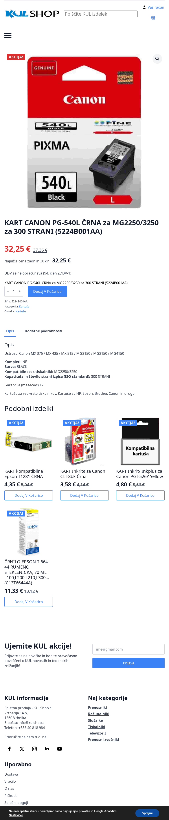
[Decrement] (8, 291)
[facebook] (9, 749)
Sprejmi (147, 813)
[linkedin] (47, 749)
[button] (157, 58)
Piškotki (11, 795)
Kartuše (24, 306)
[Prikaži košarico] (153, 18)
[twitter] (22, 749)
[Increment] (19, 291)
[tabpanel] (84, 369)
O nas (9, 788)
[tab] (10, 330)
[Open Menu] (7, 35)
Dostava (11, 774)
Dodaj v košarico (47, 291)
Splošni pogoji (16, 802)
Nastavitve (16, 815)
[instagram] (34, 749)
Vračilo (10, 781)
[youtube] (59, 749)
